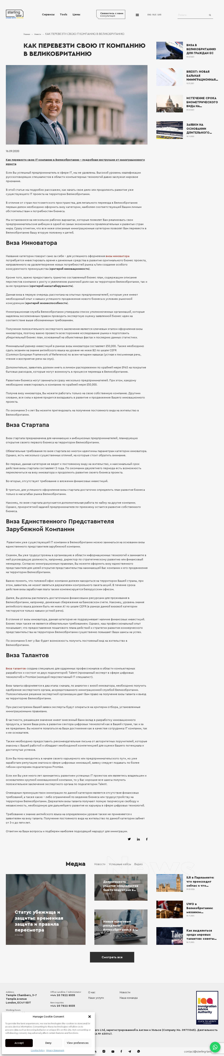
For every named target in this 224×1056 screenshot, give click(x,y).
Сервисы (48, 14)
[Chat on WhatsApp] (215, 1047)
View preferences (78, 1043)
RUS (154, 15)
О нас (91, 992)
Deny (48, 1043)
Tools (63, 14)
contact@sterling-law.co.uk (201, 1051)
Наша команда (129, 998)
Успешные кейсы (120, 864)
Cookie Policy (38, 1050)
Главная (27, 34)
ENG (149, 15)
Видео (138, 864)
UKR (159, 15)
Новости (37, 34)
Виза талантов (16, 668)
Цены (76, 14)
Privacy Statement (55, 1050)
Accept (19, 1043)
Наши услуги (96, 998)
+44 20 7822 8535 (62, 995)
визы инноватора (117, 256)
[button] (89, 1016)
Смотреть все (112, 957)
